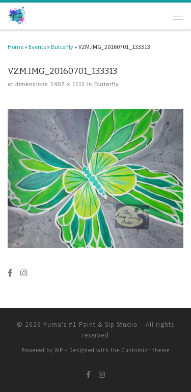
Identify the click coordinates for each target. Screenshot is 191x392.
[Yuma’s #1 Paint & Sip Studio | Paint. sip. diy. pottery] (18, 15)
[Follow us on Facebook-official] (10, 273)
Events (37, 46)
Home (15, 46)
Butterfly (62, 46)
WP (58, 350)
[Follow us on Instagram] (23, 273)
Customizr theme (145, 350)
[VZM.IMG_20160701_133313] (95, 179)
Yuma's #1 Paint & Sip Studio (90, 324)
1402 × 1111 (66, 84)
